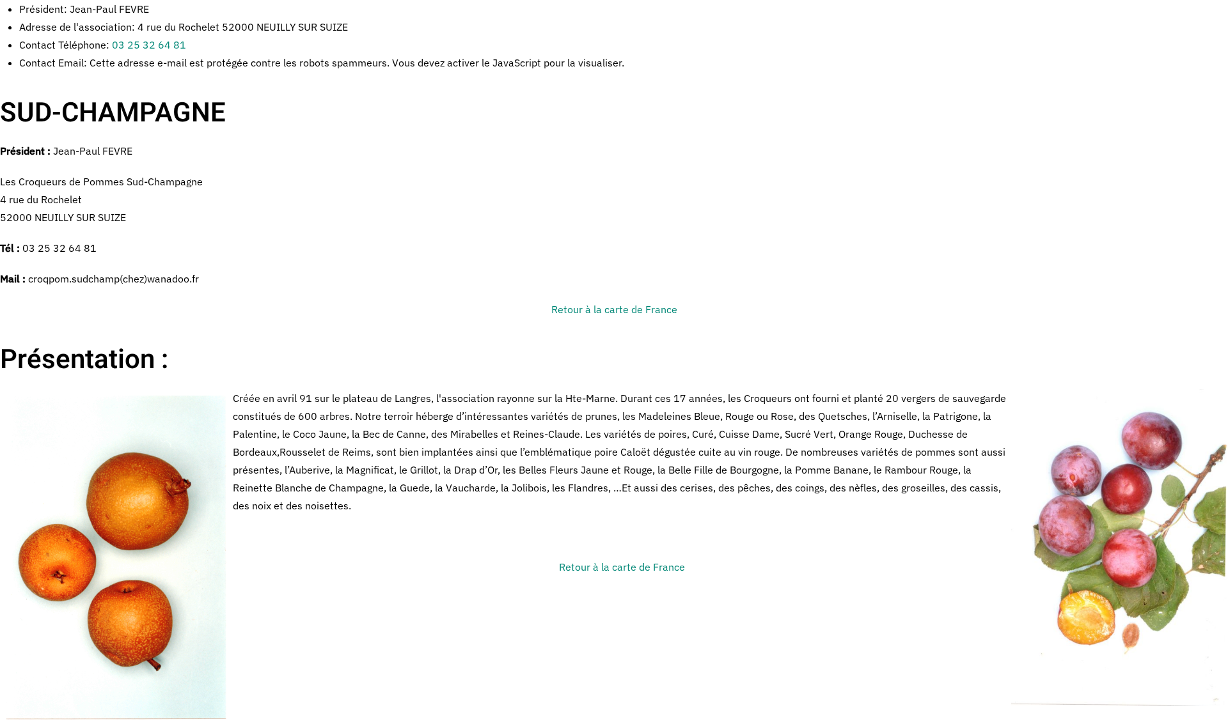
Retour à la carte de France (614, 309)
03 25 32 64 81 (149, 44)
